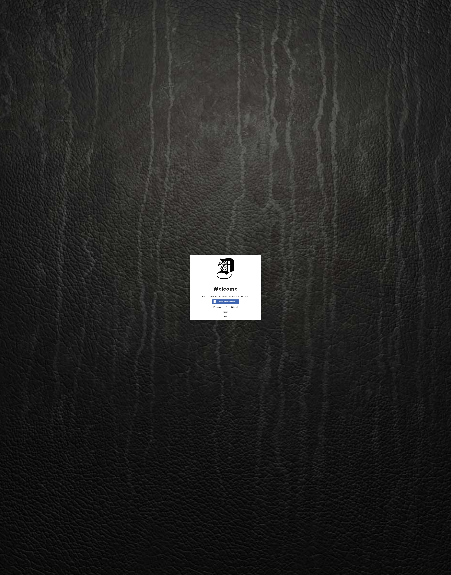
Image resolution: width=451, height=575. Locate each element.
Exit (225, 317)
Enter (225, 312)
